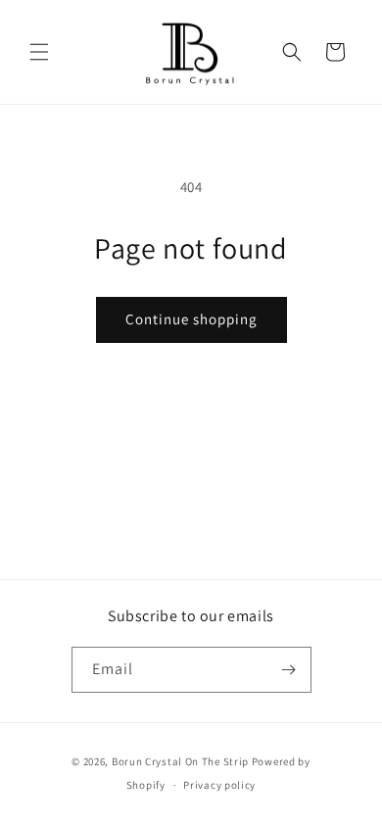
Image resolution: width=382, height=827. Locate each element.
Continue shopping (191, 319)
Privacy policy (219, 785)
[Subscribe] (288, 670)
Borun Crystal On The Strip (180, 761)
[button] (39, 51)
